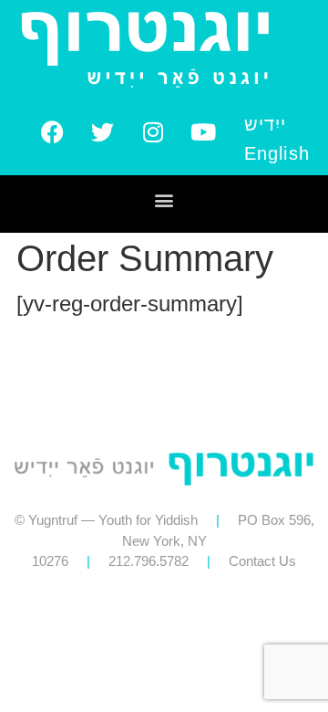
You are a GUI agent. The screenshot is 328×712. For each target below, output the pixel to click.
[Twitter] (103, 131)
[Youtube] (203, 131)
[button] (164, 199)
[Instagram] (153, 131)
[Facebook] (53, 131)
